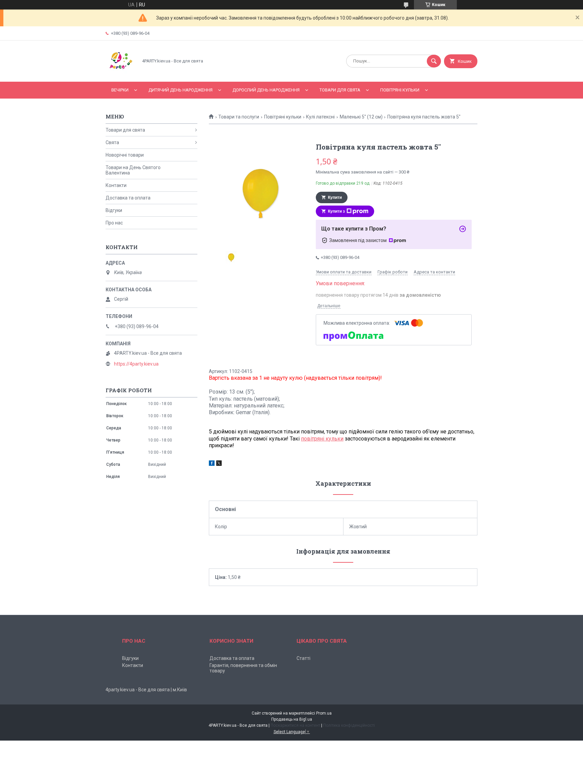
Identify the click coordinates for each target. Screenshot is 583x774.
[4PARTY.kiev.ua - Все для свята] (120, 73)
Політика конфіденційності (349, 725)
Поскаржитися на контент (295, 725)
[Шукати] (434, 61)
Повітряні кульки (399, 89)
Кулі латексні (320, 116)
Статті (303, 658)
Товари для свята (340, 89)
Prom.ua (324, 713)
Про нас (114, 222)
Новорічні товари (125, 155)
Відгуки (114, 210)
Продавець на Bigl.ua (291, 719)
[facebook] (212, 464)
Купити (335, 197)
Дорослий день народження (266, 89)
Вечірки (120, 89)
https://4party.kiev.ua (136, 364)
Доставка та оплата (128, 198)
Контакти (116, 185)
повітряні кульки (322, 438)
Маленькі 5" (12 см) (361, 116)
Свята (112, 142)
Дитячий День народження (180, 89)
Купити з (336, 211)
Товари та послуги (238, 116)
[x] (219, 464)
